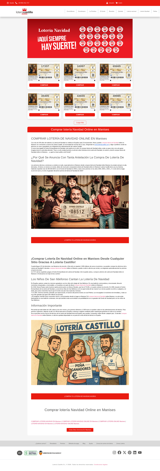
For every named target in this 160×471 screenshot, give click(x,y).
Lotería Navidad (144, 11)
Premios (62, 443)
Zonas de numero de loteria (104, 443)
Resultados (53, 443)
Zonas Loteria (120, 443)
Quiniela (120, 11)
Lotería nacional (131, 11)
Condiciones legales (101, 464)
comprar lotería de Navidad (110, 142)
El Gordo (102, 11)
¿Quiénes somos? (40, 443)
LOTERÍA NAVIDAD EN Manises (42, 423)
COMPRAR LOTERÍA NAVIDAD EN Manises (46, 421)
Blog (84, 443)
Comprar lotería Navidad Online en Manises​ (80, 129)
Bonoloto (111, 11)
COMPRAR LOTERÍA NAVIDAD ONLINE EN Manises (80, 421)
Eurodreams (81, 11)
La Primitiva (92, 11)
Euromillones (70, 11)
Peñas (155, 11)
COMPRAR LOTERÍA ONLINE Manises (112, 421)
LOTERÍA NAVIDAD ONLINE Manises (66, 423)
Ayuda (91, 443)
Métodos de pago (74, 443)
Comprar (44, 85)
